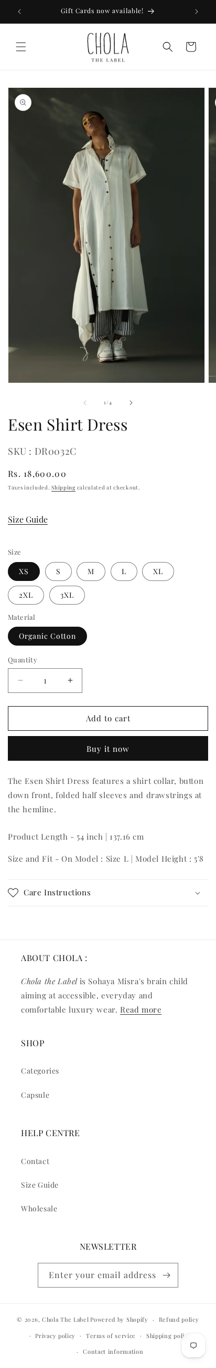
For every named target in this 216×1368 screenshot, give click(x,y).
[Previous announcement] (19, 11)
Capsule (35, 1095)
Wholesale (39, 1208)
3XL (67, 595)
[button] (21, 46)
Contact (35, 1161)
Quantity (22, 659)
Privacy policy (55, 1336)
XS (24, 571)
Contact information (113, 1351)
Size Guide (28, 519)
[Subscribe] (166, 1275)
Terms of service (111, 1336)
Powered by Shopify (119, 1319)
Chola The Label (65, 1319)
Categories (40, 1071)
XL (158, 571)
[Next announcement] (196, 11)
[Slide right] (131, 402)
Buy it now (108, 748)
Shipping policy (168, 1336)
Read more (140, 1009)
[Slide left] (84, 402)
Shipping (63, 487)
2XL (26, 595)
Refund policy (179, 1319)
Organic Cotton (47, 636)
